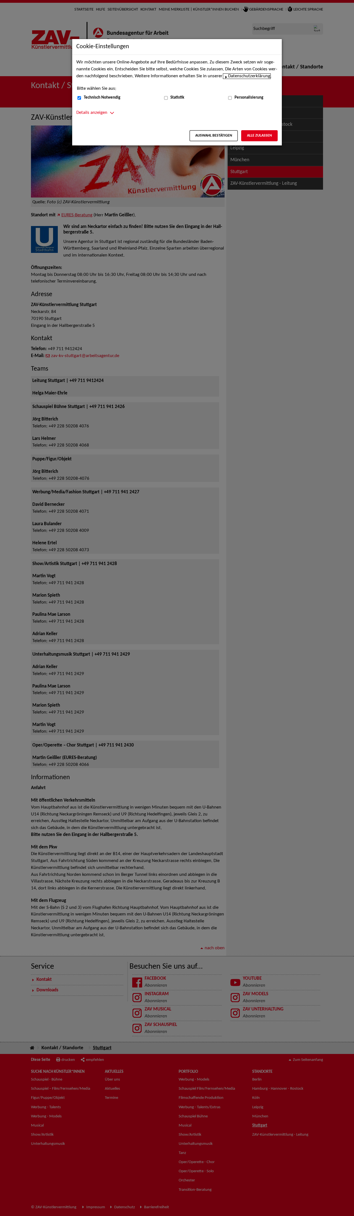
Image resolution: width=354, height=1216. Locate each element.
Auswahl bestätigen (213, 136)
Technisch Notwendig (102, 98)
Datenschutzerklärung (249, 76)
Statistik (177, 98)
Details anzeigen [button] (91, 113)
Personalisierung (249, 98)
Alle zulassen (259, 136)
